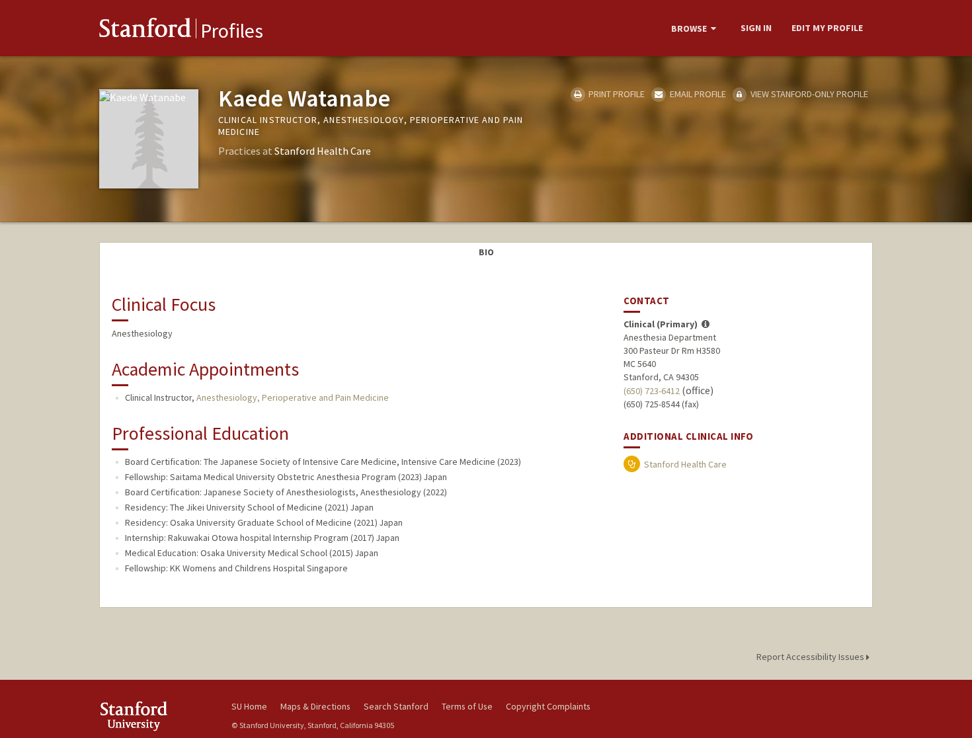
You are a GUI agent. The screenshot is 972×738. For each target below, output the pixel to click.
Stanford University (155, 716)
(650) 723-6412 (652, 391)
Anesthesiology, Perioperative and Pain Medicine (292, 397)
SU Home (249, 706)
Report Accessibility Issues (811, 657)
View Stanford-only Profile (808, 94)
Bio (486, 252)
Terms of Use (467, 706)
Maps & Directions (315, 706)
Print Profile (616, 94)
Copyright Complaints (548, 706)
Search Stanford (396, 706)
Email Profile (696, 94)
